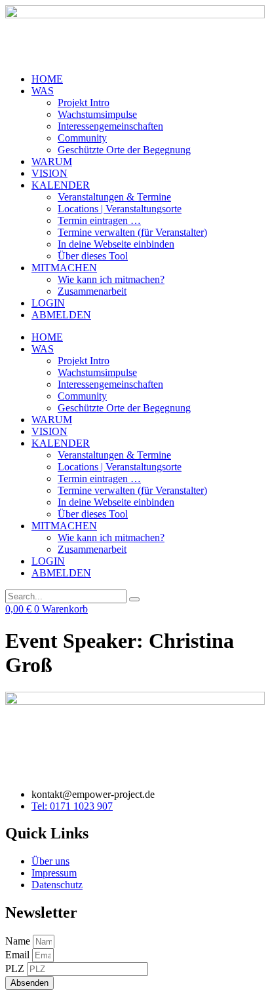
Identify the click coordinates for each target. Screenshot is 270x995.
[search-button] (134, 599)
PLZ (16, 968)
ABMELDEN (61, 314)
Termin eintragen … (99, 220)
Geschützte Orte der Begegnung (124, 149)
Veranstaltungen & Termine (114, 196)
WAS (42, 90)
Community (82, 137)
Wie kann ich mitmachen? (111, 279)
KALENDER (60, 185)
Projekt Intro (83, 102)
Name (19, 941)
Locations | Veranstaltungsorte (120, 208)
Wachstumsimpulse (97, 114)
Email (18, 954)
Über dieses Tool (93, 255)
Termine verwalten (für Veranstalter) (132, 232)
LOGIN (48, 303)
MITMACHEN (64, 267)
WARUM (51, 161)
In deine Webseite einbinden (116, 244)
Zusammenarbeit (92, 291)
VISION (49, 173)
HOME (47, 78)
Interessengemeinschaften (110, 126)
